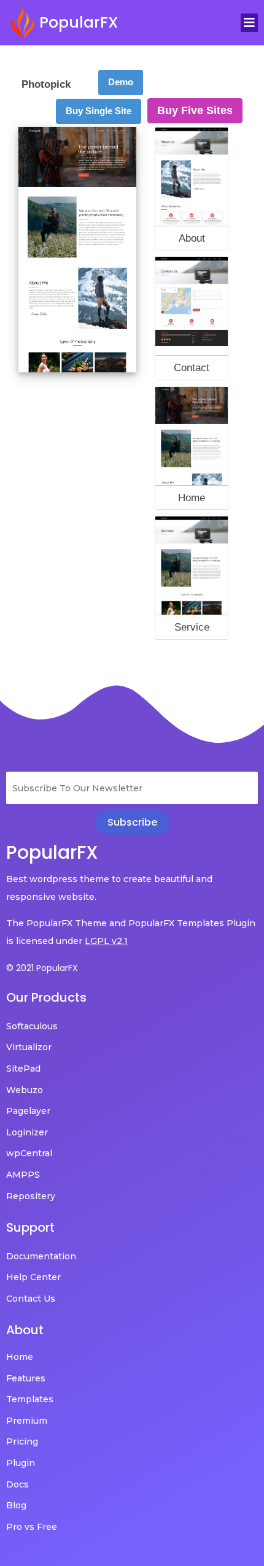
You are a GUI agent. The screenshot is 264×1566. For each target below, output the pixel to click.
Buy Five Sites (195, 110)
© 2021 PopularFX (42, 968)
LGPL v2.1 (106, 940)
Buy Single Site (98, 111)
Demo (120, 82)
